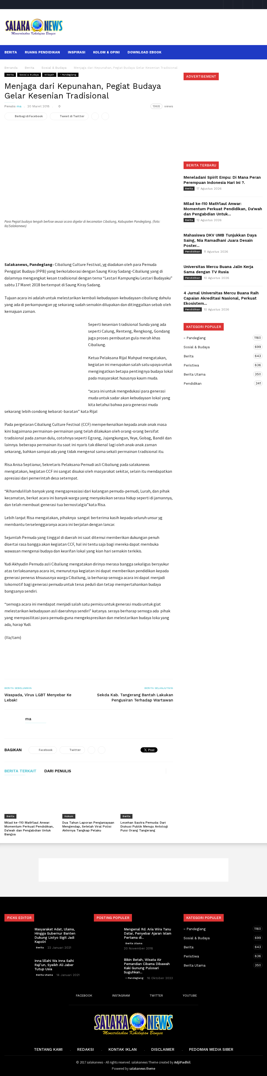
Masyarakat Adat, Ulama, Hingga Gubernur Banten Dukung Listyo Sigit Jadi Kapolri (54, 935)
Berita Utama (218, 374)
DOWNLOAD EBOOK (144, 52)
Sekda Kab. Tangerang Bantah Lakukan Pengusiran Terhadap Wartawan (135, 697)
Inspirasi (76, 52)
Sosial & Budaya (29, 74)
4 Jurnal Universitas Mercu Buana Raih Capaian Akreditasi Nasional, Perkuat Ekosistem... (221, 298)
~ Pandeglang (68, 74)
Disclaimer (162, 1049)
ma (19, 106)
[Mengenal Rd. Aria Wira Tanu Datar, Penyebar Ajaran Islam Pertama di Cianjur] (107, 936)
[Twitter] (248, 4)
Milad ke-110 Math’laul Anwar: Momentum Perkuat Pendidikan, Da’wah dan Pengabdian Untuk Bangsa (28, 828)
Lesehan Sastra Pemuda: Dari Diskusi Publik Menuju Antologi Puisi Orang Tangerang (144, 826)
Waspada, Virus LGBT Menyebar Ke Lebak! (37, 697)
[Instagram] (238, 4)
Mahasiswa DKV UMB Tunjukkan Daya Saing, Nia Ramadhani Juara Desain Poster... (220, 240)
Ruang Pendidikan (42, 52)
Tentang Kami (48, 1049)
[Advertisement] (167, 23)
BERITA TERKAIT (20, 771)
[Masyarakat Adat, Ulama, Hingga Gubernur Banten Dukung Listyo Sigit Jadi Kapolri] (17, 936)
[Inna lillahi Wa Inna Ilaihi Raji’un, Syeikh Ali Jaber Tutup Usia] (17, 968)
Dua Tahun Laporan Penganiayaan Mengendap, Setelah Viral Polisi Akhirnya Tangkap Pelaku (88, 826)
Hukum (68, 816)
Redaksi (85, 1049)
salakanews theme (142, 1068)
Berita (10, 52)
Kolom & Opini (106, 52)
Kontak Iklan (122, 1049)
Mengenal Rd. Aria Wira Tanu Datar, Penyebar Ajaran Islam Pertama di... (147, 933)
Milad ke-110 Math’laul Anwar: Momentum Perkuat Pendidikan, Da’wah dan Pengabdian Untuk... (223, 208)
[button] (255, 51)
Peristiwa (218, 365)
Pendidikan (192, 251)
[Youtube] (258, 4)
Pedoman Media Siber (211, 1049)
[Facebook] (228, 4)
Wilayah (49, 74)
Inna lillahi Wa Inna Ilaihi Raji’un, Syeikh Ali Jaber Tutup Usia (54, 965)
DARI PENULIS (57, 771)
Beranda (10, 68)
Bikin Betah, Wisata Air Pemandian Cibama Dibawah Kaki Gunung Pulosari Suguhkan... (147, 966)
